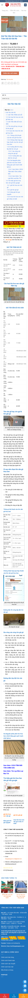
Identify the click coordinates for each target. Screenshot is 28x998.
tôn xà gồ (9, 239)
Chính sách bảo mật (7, 967)
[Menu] (2, 5)
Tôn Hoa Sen (10, 79)
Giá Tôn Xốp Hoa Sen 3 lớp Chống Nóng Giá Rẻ (21, 896)
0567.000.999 (13, 938)
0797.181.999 (4, 938)
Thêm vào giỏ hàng (10, 73)
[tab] (14, 95)
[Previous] (1, 891)
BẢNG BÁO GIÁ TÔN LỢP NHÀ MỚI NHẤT (7, 896)
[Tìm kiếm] (25, 4)
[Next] (27, 891)
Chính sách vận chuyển (8, 963)
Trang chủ (5, 10)
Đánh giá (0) (5, 98)
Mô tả (4, 95)
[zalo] (25, 986)
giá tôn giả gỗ (17, 815)
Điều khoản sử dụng (7, 970)
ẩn (11, 110)
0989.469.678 (21, 937)
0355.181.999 (21, 938)
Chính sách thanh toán (8, 960)
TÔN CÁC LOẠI (14, 10)
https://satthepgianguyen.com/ (15, 946)
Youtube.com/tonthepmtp (13, 943)
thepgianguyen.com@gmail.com (13, 859)
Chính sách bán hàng (7, 957)
